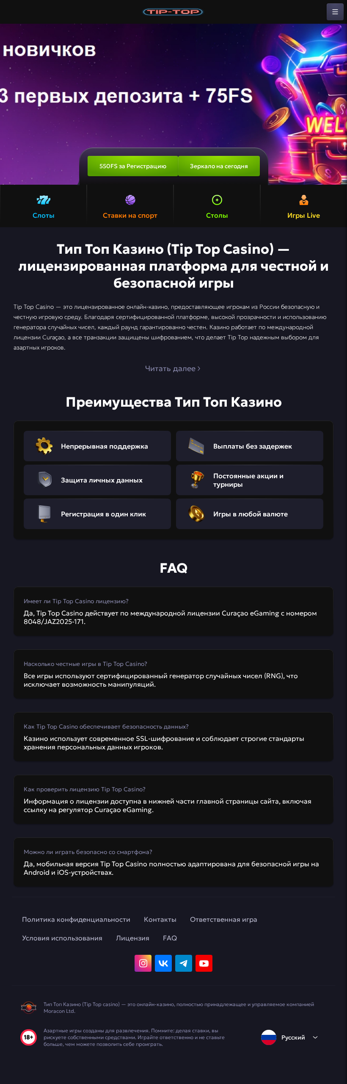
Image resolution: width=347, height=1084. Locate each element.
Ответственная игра (223, 919)
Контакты (160, 919)
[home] (173, 12)
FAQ (170, 938)
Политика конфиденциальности (76, 919)
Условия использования (62, 938)
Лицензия (132, 938)
